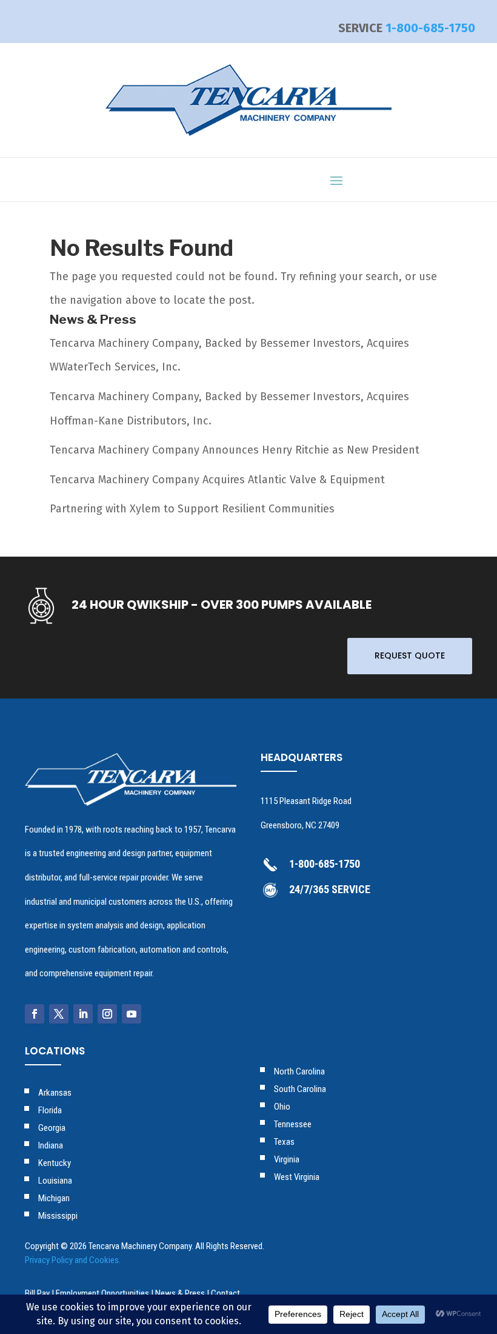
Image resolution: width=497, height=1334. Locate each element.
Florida (50, 1110)
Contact (225, 1293)
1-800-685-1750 (430, 28)
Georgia (51, 1127)
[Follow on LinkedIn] (83, 1014)
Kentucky (54, 1163)
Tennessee (293, 1124)
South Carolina (300, 1089)
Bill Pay (37, 1293)
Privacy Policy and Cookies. (73, 1260)
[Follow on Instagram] (107, 1014)
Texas (284, 1141)
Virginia (286, 1159)
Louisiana (55, 1180)
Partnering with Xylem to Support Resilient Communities (192, 508)
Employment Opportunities (102, 1293)
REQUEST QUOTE (410, 655)
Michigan (54, 1198)
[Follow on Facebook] (34, 1014)
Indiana (50, 1145)
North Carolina (299, 1071)
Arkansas (55, 1092)
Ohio (282, 1106)
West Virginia (296, 1176)
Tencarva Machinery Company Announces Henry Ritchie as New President (234, 450)
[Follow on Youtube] (131, 1014)
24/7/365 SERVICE (329, 889)
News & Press (180, 1293)
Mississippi (58, 1215)
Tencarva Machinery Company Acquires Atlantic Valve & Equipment (217, 479)
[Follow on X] (58, 1014)
